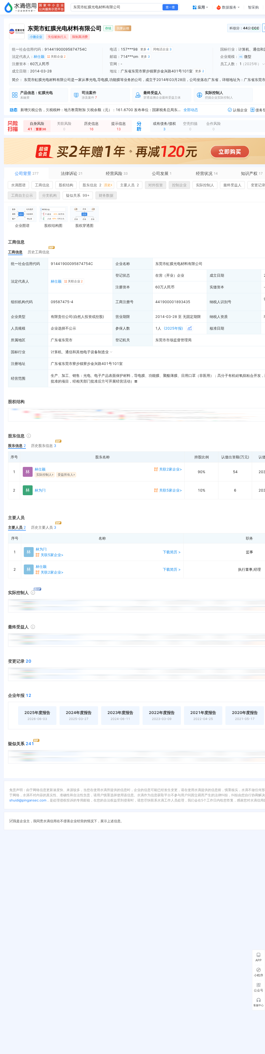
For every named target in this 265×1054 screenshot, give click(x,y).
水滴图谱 (18, 185)
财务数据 (106, 195)
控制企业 (179, 185)
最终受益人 (232, 185)
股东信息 (97, 185)
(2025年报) (173, 328)
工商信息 (42, 185)
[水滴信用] (20, 7)
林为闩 (40, 490)
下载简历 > (172, 552)
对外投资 (155, 185)
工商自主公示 (22, 195)
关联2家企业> (170, 469)
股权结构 (66, 185)
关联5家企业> (170, 490)
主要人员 (129, 185)
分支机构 (49, 195)
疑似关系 (78, 195)
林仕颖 (39, 56)
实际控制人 (205, 185)
